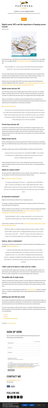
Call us (5, 314)
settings (17, 406)
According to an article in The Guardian (13, 178)
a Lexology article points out (9, 106)
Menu (24, 19)
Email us (6, 316)
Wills (15, 323)
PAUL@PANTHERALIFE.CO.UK (13, 380)
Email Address (11, 343)
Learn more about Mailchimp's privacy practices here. (23, 367)
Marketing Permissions (12, 358)
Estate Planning (10, 323)
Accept (25, 405)
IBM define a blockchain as (12, 246)
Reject (32, 405)
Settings (39, 405)
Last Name (10, 352)
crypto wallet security (31, 289)
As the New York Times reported (24, 61)
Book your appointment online (11, 318)
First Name (10, 347)
